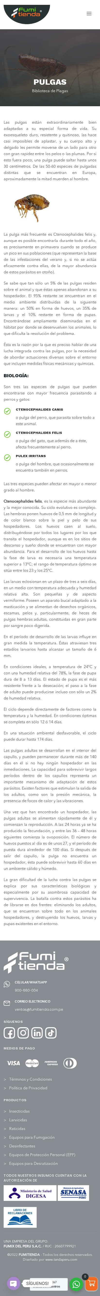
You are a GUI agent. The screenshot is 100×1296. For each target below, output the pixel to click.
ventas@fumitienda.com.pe (39, 1009)
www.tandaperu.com (61, 1259)
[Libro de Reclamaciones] (20, 1217)
